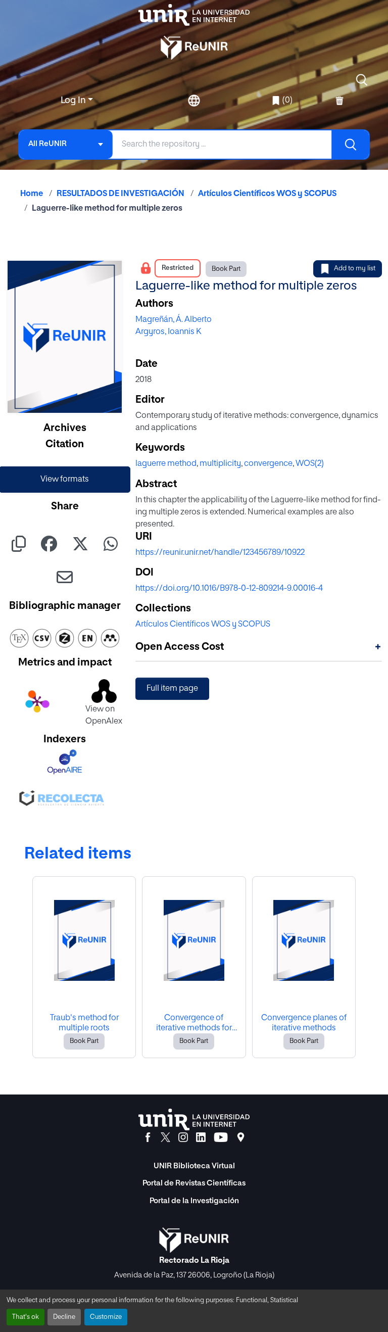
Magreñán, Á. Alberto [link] (173, 320)
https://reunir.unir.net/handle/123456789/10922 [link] (220, 553)
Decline (64, 1317)
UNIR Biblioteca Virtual (194, 1166)
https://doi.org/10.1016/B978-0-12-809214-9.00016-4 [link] (229, 589)
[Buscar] (350, 144)
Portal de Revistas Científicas (194, 1183)
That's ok (25, 1317)
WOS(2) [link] (310, 464)
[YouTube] (221, 1137)
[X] (165, 1137)
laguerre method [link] (166, 464)
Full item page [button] (172, 689)
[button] (362, 80)
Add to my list (354, 268)
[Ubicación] (241, 1137)
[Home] (194, 15)
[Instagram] (183, 1137)
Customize (106, 1317)
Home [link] (31, 194)
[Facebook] (148, 1137)
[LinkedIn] (201, 1137)
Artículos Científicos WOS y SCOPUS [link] (267, 194)
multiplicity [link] (220, 464)
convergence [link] (268, 464)
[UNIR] (194, 1119)
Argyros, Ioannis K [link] (168, 332)
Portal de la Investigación (194, 1201)
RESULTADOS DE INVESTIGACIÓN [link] (120, 194)
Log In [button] (74, 100)
